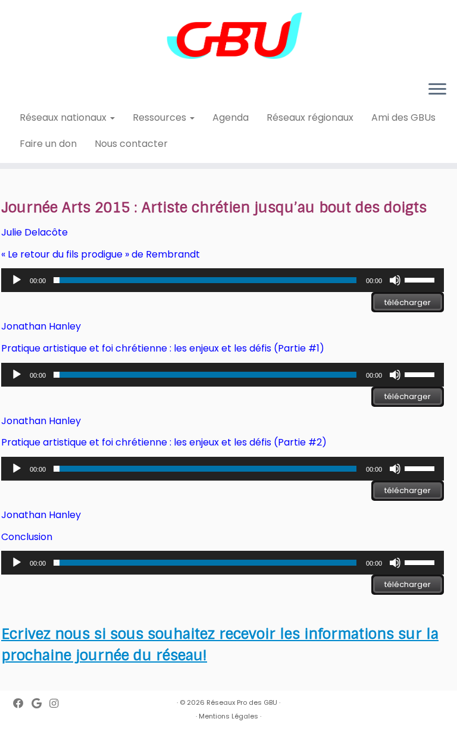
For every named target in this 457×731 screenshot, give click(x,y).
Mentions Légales (228, 716)
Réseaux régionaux (310, 117)
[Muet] (395, 280)
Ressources (161, 117)
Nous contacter (131, 143)
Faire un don (48, 143)
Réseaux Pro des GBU (241, 702)
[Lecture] (17, 280)
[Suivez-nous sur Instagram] (57, 704)
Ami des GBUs (403, 117)
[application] (222, 280)
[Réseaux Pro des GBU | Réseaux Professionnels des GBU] (228, 35)
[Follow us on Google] (40, 704)
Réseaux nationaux (64, 117)
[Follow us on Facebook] (22, 704)
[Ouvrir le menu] (437, 90)
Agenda (230, 117)
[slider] (421, 279)
